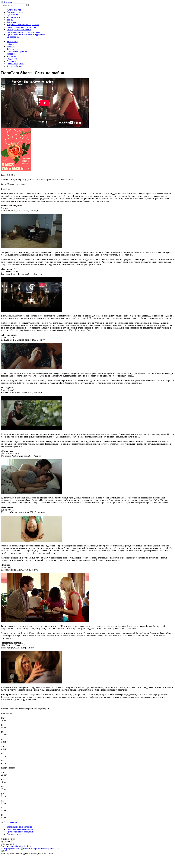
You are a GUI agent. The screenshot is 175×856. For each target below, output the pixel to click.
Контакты (11, 56)
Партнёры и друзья (15, 834)
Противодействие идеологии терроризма (26, 34)
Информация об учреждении (20, 829)
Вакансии (11, 61)
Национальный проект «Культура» (23, 24)
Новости (11, 46)
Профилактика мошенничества (21, 27)
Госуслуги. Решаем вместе (19, 29)
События (11, 44)
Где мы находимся (15, 63)
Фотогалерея (12, 49)
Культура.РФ (12, 15)
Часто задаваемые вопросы (19, 827)
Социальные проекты (17, 51)
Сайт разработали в (11, 849)
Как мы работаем (15, 66)
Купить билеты (14, 10)
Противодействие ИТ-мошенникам (23, 32)
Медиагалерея (13, 17)
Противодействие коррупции (20, 832)
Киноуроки (12, 22)
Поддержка (12, 59)
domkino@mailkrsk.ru (21, 846)
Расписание (12, 41)
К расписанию (10, 822)
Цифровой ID (13, 37)
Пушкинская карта (15, 12)
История (10, 54)
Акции (10, 19)
